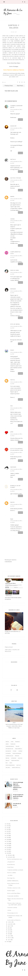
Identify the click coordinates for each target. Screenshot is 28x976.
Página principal (9, 647)
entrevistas (13, 758)
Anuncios (20, 758)
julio (9, 928)
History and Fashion (17, 753)
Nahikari (13, 467)
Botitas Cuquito (11, 890)
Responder (20, 119)
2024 (7, 827)
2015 (7, 845)
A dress (9, 910)
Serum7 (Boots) (11, 864)
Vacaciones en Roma (12, 907)
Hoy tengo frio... (11, 878)
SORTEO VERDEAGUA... (13, 880)
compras (20, 751)
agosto (9, 926)
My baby (14, 751)
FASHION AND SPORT (15, 760)
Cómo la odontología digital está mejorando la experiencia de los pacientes (18, 786)
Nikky (12, 350)
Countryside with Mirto (13, 896)
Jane (13, 31)
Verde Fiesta (10, 867)
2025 (7, 825)
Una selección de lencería (17, 804)
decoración (8, 751)
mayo (9, 931)
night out (18, 765)
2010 (7, 941)
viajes (11, 762)
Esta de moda (15, 324)
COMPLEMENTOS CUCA (15, 252)
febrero (9, 937)
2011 (7, 853)
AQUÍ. (17, 76)
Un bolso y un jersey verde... (14, 888)
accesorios (8, 753)
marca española (18, 748)
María (12, 196)
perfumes (17, 755)
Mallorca (8, 767)
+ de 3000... (10, 875)
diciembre (10, 855)
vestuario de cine (9, 748)
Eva (11, 406)
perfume (7, 758)
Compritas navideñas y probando (15, 870)
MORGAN (13, 289)
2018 (7, 839)
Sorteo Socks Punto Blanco (13, 63)
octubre (9, 922)
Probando (17, 741)
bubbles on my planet (15, 486)
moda (12, 741)
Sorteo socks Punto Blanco (13, 893)
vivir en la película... (16, 767)
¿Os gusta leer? (11, 861)
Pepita (12, 379)
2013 (7, 849)
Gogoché (13, 126)
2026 (7, 823)
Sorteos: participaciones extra (14, 859)
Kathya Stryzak (15, 178)
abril (9, 933)
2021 (7, 833)
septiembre (10, 924)
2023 (7, 829)
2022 (7, 831)
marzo (9, 935)
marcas (7, 741)
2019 (7, 837)
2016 (7, 843)
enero (9, 939)
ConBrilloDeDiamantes (16, 106)
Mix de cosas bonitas (10, 765)
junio (9, 929)
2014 (7, 847)
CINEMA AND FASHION (10, 746)
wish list (7, 760)
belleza (17, 746)
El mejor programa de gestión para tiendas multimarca (18, 796)
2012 (7, 851)
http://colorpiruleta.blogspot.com (16, 449)
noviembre (10, 857)
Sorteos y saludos (11, 872)
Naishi (12, 502)
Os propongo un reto (12, 913)
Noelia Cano (14, 270)
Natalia (13, 159)
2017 (7, 841)
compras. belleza (9, 755)
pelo (7, 762)
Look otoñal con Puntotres (13, 920)
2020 (7, 835)
